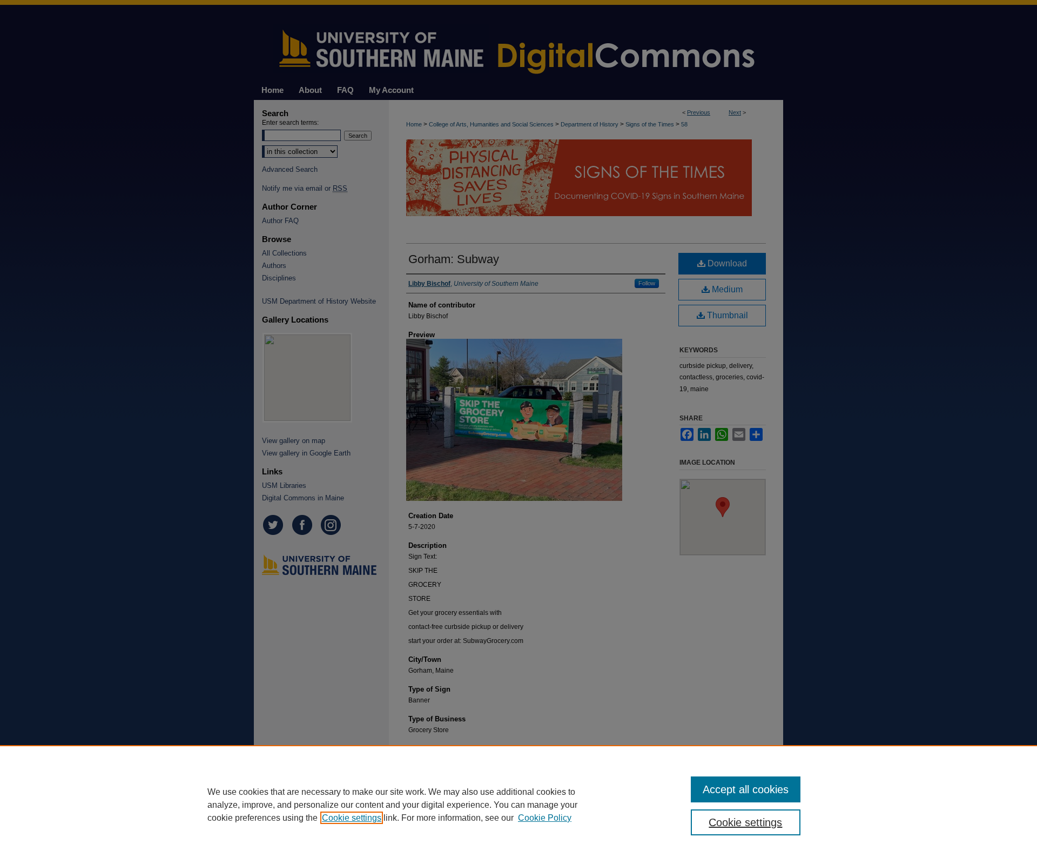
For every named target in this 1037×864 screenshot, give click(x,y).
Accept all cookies (746, 789)
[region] (518, 804)
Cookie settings (351, 817)
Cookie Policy (544, 817)
